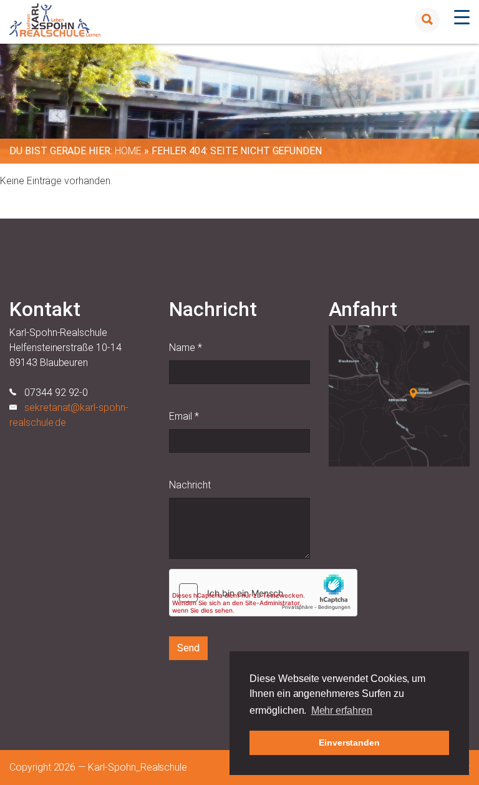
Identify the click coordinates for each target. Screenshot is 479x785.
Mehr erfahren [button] (341, 710)
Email (184, 416)
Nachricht (190, 485)
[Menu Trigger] (462, 17)
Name (185, 347)
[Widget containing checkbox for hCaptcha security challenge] (263, 592)
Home (128, 151)
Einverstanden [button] (349, 743)
